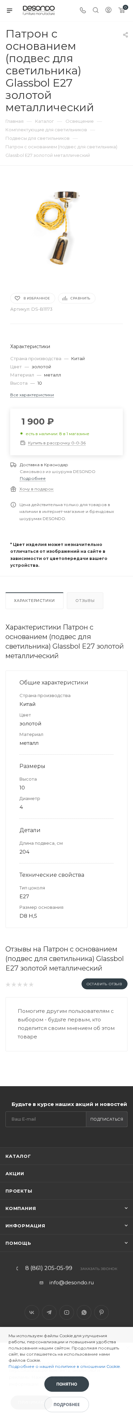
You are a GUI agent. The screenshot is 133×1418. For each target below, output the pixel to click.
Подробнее (33, 478)
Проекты (18, 1191)
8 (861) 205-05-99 (48, 1268)
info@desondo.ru (71, 1282)
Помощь (18, 1243)
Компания (20, 1208)
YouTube (66, 1312)
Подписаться (106, 1119)
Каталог (18, 1156)
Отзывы (85, 600)
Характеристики (34, 600)
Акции (14, 1173)
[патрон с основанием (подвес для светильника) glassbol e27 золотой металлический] (66, 227)
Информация (25, 1225)
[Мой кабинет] (108, 11)
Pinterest (101, 1312)
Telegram (49, 1312)
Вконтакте (32, 1312)
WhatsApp (84, 1312)
